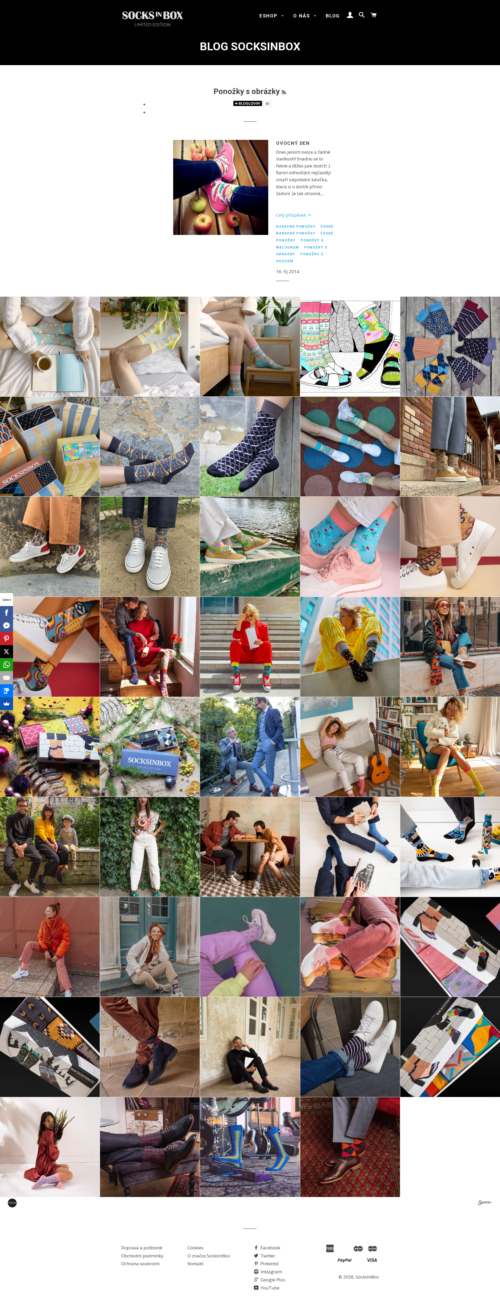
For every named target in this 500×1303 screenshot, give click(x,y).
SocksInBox (367, 1277)
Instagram (271, 1272)
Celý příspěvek (291, 215)
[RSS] (284, 92)
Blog (333, 16)
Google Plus (272, 1280)
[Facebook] (6, 612)
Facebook (269, 1248)
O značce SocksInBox (209, 1256)
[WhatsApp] (6, 664)
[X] (6, 651)
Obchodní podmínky (142, 1256)
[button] (50, 346)
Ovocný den (293, 143)
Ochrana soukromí (140, 1264)
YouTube (269, 1288)
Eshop (269, 16)
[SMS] (6, 690)
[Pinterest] (6, 638)
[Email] (6, 677)
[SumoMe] (6, 703)
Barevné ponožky (296, 226)
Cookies (195, 1248)
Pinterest (269, 1264)
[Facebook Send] (6, 625)
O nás (302, 16)
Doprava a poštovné (141, 1248)
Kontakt (195, 1264)
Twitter (267, 1256)
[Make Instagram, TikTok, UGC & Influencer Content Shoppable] (485, 1203)
